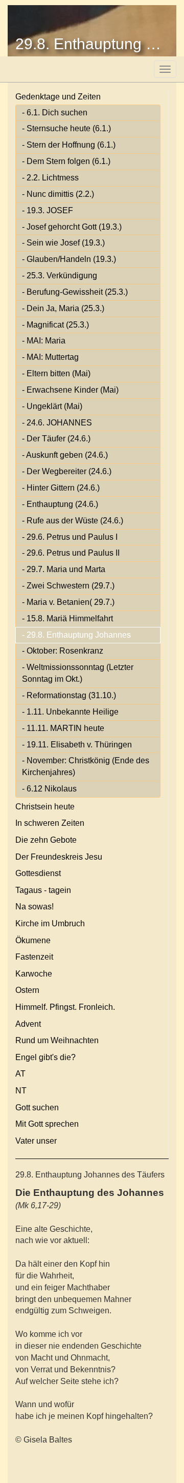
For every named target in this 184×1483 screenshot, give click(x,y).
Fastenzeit (34, 956)
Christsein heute (45, 806)
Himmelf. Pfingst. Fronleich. (65, 1007)
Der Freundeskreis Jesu (58, 856)
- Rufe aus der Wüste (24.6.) (72, 520)
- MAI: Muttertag (50, 357)
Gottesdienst (38, 873)
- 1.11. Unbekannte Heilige (70, 711)
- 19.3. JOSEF (47, 210)
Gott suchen (37, 1107)
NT (21, 1090)
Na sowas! (34, 906)
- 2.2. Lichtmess (50, 177)
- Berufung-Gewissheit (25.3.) (75, 292)
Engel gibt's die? (45, 1057)
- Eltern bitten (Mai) (56, 373)
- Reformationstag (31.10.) (69, 695)
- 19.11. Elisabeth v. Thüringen (77, 744)
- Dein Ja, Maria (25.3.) (63, 308)
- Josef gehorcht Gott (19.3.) (72, 226)
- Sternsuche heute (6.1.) (66, 128)
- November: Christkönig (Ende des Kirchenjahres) (85, 766)
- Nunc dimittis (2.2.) (58, 194)
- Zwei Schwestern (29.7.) (68, 585)
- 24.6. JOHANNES (57, 422)
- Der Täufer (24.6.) (56, 438)
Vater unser (36, 1140)
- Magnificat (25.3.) (55, 324)
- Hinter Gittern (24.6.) (61, 487)
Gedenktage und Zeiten (58, 96)
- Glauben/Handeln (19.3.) (69, 259)
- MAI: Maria (43, 340)
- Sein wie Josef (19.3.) (63, 242)
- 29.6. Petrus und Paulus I (70, 537)
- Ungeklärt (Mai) (52, 406)
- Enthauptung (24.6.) (60, 504)
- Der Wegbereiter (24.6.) (66, 471)
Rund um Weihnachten (57, 1040)
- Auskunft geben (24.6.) (65, 455)
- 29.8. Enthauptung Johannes (76, 635)
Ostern (27, 990)
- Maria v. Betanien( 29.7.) (68, 602)
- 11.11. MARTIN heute (63, 728)
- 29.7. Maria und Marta (63, 569)
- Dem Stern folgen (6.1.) (66, 161)
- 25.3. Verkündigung (59, 275)
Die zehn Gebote (46, 840)
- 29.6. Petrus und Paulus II (71, 552)
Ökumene (33, 940)
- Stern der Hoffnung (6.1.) (69, 144)
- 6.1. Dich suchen (54, 112)
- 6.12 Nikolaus (49, 788)
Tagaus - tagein (43, 890)
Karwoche (33, 973)
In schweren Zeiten (49, 823)
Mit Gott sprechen (47, 1124)
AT (20, 1073)
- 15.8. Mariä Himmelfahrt (67, 618)
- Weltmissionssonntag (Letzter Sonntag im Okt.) (77, 673)
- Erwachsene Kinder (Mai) (70, 389)
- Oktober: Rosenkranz (62, 650)
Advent (28, 1024)
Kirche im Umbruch (50, 923)
